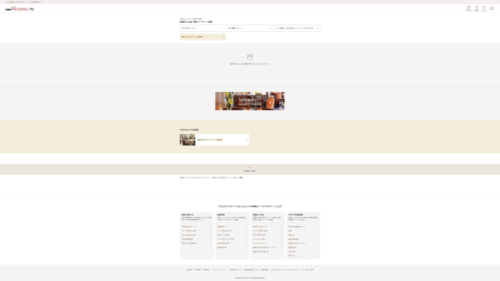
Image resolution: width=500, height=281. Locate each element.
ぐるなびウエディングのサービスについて (285, 270)
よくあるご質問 (308, 270)
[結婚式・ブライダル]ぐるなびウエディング (194, 177)
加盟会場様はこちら (251, 270)
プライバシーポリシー (219, 270)
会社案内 (189, 270)
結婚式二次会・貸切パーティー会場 (224, 177)
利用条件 (206, 270)
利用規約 (198, 270)
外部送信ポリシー (236, 270)
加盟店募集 (264, 270)
